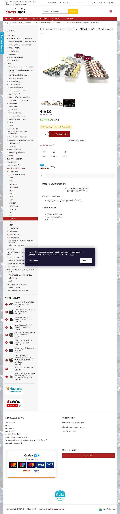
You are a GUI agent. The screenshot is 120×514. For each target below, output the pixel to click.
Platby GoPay (10, 428)
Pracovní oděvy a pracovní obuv (18, 291)
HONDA (11, 215)
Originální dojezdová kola (18, 137)
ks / (88, 455)
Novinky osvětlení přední (17, 119)
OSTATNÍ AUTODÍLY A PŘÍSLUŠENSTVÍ (19, 275)
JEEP (11, 225)
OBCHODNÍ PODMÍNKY (12, 434)
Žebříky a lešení (14, 287)
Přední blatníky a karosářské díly (20, 38)
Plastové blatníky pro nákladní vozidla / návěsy (20, 253)
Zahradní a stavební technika (17, 284)
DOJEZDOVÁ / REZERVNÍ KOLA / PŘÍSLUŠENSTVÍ (17, 133)
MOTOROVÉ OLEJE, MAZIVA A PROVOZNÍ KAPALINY (20, 271)
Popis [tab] (43, 176)
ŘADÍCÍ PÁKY (11, 156)
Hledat (73, 11)
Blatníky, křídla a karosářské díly (20, 45)
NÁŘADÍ (9, 281)
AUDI (11, 178)
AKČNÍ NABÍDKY (12, 278)
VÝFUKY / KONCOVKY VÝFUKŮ (16, 257)
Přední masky (13, 51)
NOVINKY (10, 64)
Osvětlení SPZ (14, 171)
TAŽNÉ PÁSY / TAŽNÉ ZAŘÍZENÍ (17, 260)
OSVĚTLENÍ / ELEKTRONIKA (16, 168)
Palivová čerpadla (15, 81)
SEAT (11, 200)
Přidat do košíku (61, 134)
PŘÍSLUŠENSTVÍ (14, 143)
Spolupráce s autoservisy (14, 443)
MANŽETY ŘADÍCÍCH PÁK (15, 159)
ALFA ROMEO (13, 206)
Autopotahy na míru (15, 149)
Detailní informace (46, 145)
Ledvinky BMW (14, 60)
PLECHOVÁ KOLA (12, 129)
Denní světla (13, 103)
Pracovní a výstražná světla (18, 100)
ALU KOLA (10, 125)
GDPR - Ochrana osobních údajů (16, 437)
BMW (11, 181)
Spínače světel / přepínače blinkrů (21, 67)
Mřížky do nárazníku (16, 57)
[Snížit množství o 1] (48, 135)
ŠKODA (11, 193)
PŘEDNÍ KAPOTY (14, 48)
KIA (10, 222)
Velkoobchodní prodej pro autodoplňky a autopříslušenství (26, 440)
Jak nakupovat (52, 3)
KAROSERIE (10, 35)
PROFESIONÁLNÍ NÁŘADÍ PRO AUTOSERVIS (21, 264)
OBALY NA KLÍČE (12, 162)
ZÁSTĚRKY (10, 249)
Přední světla (13, 110)
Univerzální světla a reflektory (19, 97)
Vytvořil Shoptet (109, 509)
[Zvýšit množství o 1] (48, 132)
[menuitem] (9, 19)
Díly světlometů (14, 94)
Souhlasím (86, 260)
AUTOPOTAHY (11, 146)
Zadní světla (13, 106)
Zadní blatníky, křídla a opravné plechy (22, 42)
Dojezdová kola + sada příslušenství (21, 140)
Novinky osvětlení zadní (17, 116)
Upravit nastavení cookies (55, 509)
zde (72, 254)
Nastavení (34, 260)
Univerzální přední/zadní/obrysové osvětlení (21, 242)
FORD (11, 197)
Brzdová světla (14, 238)
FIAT (11, 212)
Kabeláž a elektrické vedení (18, 75)
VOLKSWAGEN (14, 187)
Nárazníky (12, 54)
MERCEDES (13, 184)
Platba (65, 3)
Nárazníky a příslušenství (17, 91)
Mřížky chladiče (14, 85)
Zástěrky (12, 122)
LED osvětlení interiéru (17, 175)
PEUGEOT (12, 203)
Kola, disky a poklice (16, 78)
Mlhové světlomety (15, 113)
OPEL (11, 190)
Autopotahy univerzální (17, 153)
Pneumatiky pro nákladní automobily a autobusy (22, 71)
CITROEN (12, 209)
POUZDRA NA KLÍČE (13, 165)
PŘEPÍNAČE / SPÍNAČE (16, 246)
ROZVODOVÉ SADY (13, 267)
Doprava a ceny (10, 431)
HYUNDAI (12, 219)
